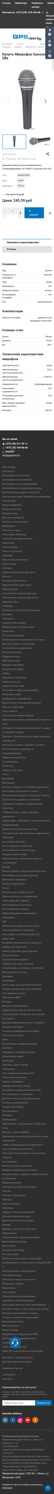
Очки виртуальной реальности (18, 1073)
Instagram (20, 1420)
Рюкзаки (7, 1001)
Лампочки (7, 837)
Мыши (5, 888)
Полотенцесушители (13, 635)
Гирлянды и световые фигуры (18, 1300)
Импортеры (21, 3)
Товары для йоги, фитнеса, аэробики (22, 989)
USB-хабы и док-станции (15, 1064)
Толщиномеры (10, 761)
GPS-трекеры (9, 467)
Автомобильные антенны (16, 475)
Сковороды (8, 917)
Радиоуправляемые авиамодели (19, 913)
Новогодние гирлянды (14, 534)
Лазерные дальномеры (14, 854)
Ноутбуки (7, 1115)
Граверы (6, 1224)
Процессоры (9, 1292)
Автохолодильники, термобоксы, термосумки (26, 496)
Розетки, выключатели (14, 580)
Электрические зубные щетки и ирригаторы (25, 833)
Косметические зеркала (15, 959)
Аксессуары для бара (13, 841)
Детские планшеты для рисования (20, 1098)
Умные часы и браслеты (15, 559)
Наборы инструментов (14, 947)
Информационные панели (16, 1085)
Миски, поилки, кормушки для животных (24, 871)
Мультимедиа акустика (14, 1241)
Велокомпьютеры (11, 509)
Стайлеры (7, 555)
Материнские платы (13, 1321)
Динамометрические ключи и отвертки (23, 1022)
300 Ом (21, 186)
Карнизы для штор (12, 770)
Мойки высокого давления (17, 1165)
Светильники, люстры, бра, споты (20, 597)
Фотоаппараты (10, 1111)
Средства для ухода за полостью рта (21, 1010)
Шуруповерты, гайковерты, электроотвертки (26, 820)
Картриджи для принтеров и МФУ (20, 1334)
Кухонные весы (10, 955)
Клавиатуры (8, 1069)
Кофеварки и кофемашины (16, 698)
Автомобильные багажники (17, 479)
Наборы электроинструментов (18, 1212)
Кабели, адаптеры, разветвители (19, 951)
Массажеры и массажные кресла (20, 875)
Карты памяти (9, 711)
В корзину (33, 212)
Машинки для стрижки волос (18, 892)
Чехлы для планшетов (14, 1077)
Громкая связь (10, 513)
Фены (5, 1039)
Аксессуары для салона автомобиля (21, 984)
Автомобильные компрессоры (18, 850)
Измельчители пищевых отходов (20, 1313)
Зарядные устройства (14, 757)
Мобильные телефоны (14, 879)
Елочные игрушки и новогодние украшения (25, 787)
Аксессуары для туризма (15, 900)
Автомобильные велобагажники (19, 484)
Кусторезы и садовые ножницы (19, 1187)
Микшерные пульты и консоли (18, 1279)
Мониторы (8, 1060)
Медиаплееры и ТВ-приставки (18, 627)
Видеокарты (8, 1288)
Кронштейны (9, 1245)
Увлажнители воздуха (14, 622)
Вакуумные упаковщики (15, 1006)
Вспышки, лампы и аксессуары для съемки (25, 1309)
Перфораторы (9, 1119)
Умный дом (8, 542)
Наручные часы (10, 601)
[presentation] (8, 101)
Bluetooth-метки (10, 1325)
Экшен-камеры (10, 547)
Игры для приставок (13, 707)
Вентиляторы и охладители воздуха (21, 702)
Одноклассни (35, 1420)
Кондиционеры (10, 825)
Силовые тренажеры (13, 1250)
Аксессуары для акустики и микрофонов (24, 1304)
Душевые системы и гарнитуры (19, 1229)
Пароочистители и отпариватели (19, 896)
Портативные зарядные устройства (21, 799)
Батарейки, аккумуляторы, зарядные (21, 942)
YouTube (28, 1420)
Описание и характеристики (23, 242)
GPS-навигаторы (11, 660)
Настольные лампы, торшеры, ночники (23, 745)
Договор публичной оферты (17, 1361)
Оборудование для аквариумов (19, 1296)
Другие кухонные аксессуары (18, 1220)
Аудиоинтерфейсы (12, 505)
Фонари (6, 867)
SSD (4, 921)
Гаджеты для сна (11, 681)
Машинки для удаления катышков (20, 926)
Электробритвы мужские (15, 909)
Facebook (13, 1420)
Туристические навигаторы (16, 585)
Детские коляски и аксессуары (18, 644)
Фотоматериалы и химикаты (17, 1094)
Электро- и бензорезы (14, 1195)
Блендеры (7, 976)
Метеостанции (10, 589)
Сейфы (6, 673)
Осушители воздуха (12, 669)
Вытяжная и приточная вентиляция (21, 610)
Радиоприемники (11, 1182)
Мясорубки (8, 778)
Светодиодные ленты (14, 993)
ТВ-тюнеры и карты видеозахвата (20, 690)
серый (20, 180)
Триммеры (8, 1208)
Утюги (5, 774)
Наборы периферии (12, 1081)
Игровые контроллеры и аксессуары (22, 1258)
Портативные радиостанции (17, 538)
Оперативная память (13, 1056)
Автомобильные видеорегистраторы (22, 488)
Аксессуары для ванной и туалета (20, 791)
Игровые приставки (13, 665)
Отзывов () (11, 159)
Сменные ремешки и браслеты (18, 572)
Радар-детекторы (11, 656)
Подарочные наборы (13, 1107)
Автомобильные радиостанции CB (20, 492)
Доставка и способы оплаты (17, 1357)
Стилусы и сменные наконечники (20, 1317)
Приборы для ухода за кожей (17, 963)
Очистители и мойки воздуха (17, 715)
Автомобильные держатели (17, 648)
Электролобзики (11, 1203)
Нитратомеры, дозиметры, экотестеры (22, 968)
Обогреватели (9, 1233)
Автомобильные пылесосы (17, 904)
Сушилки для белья (12, 1027)
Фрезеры (7, 1199)
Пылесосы (8, 766)
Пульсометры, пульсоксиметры (19, 593)
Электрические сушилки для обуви (21, 1237)
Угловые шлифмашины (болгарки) (20, 1031)
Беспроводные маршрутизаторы (19, 1043)
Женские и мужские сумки (16, 1216)
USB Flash (7, 1048)
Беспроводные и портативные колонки (23, 639)
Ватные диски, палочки (14, 972)
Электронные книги (13, 1035)
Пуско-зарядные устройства (17, 846)
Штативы (7, 568)
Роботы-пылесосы (12, 551)
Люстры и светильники (14, 521)
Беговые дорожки (11, 652)
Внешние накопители (13, 883)
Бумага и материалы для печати (19, 1170)
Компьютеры (9, 564)
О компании (8, 1374)
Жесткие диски (10, 1254)
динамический (23, 175)
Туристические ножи (13, 686)
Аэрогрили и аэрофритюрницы (18, 1052)
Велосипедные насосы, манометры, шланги (26, 795)
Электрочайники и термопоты (18, 930)
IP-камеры (7, 606)
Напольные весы (11, 530)
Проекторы (8, 631)
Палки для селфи (11, 694)
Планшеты (8, 618)
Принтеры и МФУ (11, 997)
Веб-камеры (8, 782)
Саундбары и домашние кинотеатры (21, 1090)
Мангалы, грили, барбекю (15, 1132)
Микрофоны (8, 526)
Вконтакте (5, 1420)
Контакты (7, 1378)
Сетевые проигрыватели (15, 1102)
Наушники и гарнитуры (14, 677)
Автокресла (8, 471)
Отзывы (6, 3)
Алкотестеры (9, 500)
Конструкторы (10, 1161)
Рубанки (6, 1191)
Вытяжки (7, 614)
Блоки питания (10, 1330)
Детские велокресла (13, 517)
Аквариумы (8, 980)
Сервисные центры (12, 1368)
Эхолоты (7, 576)
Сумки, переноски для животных (20, 829)
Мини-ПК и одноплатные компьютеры (22, 1351)
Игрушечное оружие (13, 1283)
